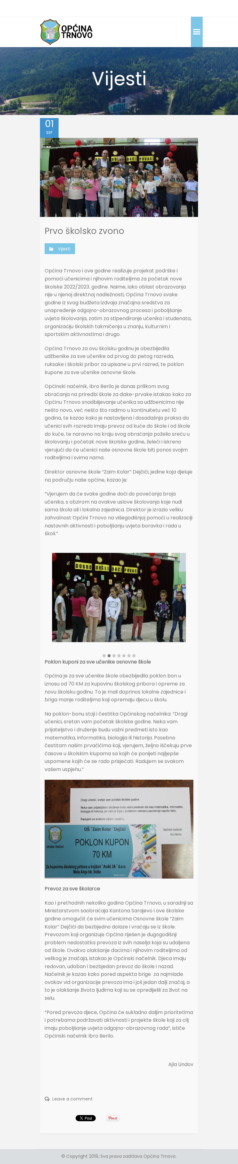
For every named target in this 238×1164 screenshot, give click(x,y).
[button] (104, 656)
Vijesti (64, 249)
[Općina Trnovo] (66, 31)
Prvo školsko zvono (84, 231)
